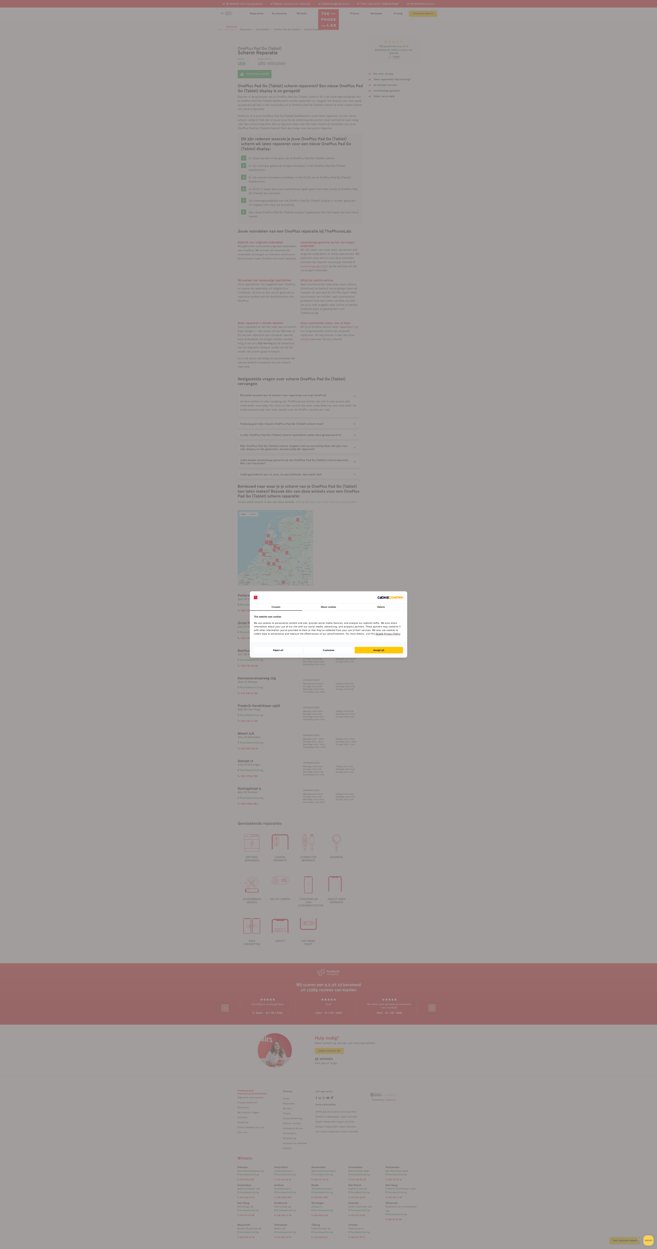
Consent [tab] (276, 607)
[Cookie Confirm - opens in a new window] (390, 597)
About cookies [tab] (328, 607)
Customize (328, 650)
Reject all (278, 650)
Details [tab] (381, 607)
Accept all (378, 650)
